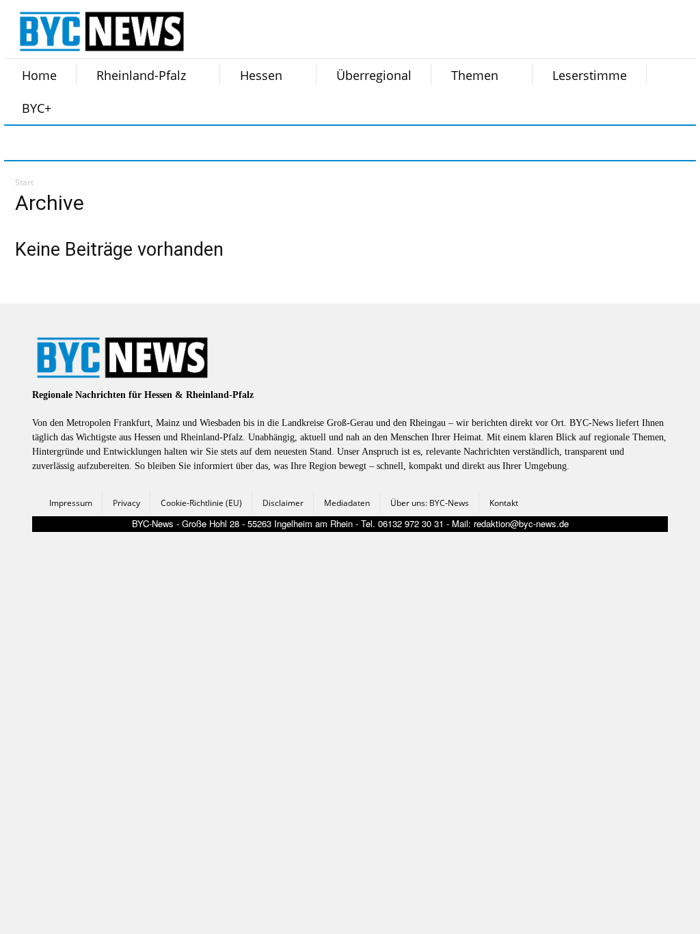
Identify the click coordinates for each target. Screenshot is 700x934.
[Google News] (228, 143)
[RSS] (91, 143)
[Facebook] (23, 143)
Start (24, 182)
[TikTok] (125, 143)
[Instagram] (57, 143)
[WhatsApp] (160, 143)
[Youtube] (194, 143)
